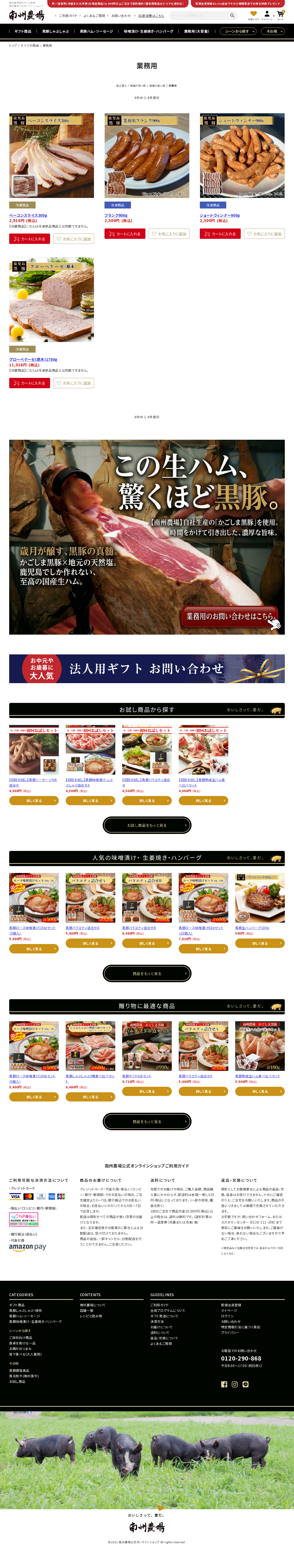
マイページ (229, 1310)
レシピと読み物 (91, 1316)
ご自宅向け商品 (20, 1337)
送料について (160, 1332)
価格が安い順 (138, 85)
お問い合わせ (121, 15)
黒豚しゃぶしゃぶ (55, 31)
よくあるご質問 (94, 15)
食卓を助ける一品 (22, 1343)
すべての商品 (30, 45)
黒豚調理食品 (19, 1370)
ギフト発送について (164, 1316)
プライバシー (230, 1332)
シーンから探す (237, 31)
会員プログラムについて (168, 1310)
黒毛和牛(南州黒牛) (24, 1376)
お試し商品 (17, 1381)
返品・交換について (164, 1338)
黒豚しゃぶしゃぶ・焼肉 (25, 1310)
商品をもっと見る (147, 973)
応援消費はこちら (151, 15)
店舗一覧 (86, 1310)
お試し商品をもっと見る (147, 825)
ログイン (227, 1316)
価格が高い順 (157, 85)
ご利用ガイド (68, 15)
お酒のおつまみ (20, 1348)
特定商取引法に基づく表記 (240, 1327)
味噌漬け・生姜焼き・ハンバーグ (148, 31)
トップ (13, 45)
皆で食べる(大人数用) (25, 1354)
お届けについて (161, 1327)
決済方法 (157, 1321)
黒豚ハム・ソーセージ (96, 31)
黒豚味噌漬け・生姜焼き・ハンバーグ (35, 1321)
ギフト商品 (22, 31)
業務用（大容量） (197, 31)
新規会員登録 (231, 1305)
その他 (272, 31)
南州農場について (93, 1305)
